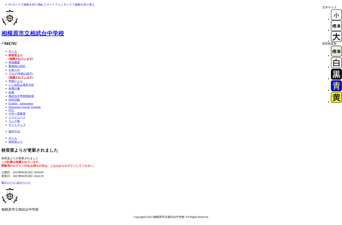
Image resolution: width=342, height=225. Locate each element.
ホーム (13, 51)
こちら (54, 165)
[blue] (336, 90)
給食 (11, 92)
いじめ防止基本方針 (21, 84)
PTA (11, 110)
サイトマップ (17, 124)
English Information (21, 103)
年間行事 (14, 88)
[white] (336, 67)
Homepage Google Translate (25, 107)
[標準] (336, 30)
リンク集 (14, 121)
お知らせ (14, 69)
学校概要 (14, 62)
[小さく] (336, 19)
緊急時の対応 (17, 66)
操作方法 (14, 131)
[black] (336, 78)
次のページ (23, 182)
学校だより (16, 81)
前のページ (8, 182)
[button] (26, 4)
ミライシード (17, 117)
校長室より (16, 141)
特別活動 (14, 99)
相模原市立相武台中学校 (32, 33)
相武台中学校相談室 (21, 96)
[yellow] (336, 101)
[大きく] (336, 40)
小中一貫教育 (17, 113)
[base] (336, 55)
